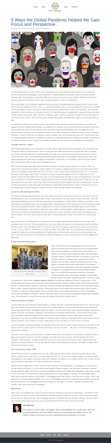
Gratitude (32, 28)
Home (42, 435)
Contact (74, 7)
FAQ (43, 7)
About (35, 7)
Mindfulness (47, 28)
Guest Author (39, 28)
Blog (66, 7)
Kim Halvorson (17, 28)
